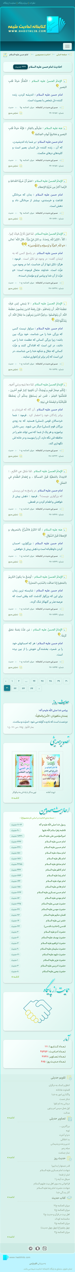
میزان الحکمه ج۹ (27, 107)
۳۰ (66, 681)
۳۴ (31, 689)
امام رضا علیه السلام (56, 875)
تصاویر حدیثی (57, 1118)
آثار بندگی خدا (63, 1192)
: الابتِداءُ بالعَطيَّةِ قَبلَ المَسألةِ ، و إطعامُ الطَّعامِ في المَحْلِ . (37, 477)
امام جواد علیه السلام (56, 881)
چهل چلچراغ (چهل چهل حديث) (55, 1228)
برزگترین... (64, 1126)
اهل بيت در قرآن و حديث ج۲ (56, 1214)
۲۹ (58, 681)
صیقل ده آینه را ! (62, 1179)
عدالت (67, 1113)
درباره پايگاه (23, 3)
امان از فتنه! (64, 1175)
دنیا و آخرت (64, 1135)
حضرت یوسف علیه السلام (54, 937)
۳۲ (15, 689)
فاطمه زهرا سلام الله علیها (54, 830)
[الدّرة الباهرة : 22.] (57, 87)
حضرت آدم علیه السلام (55, 932)
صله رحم (66, 1148)
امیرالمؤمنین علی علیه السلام (52, 836)
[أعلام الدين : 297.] (33, 134)
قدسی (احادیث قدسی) (55, 926)
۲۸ (50, 681)
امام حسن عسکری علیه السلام (51, 892)
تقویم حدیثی (58, 1077)
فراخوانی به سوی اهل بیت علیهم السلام (52, 1184)
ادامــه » (15, 798)
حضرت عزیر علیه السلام (54, 960)
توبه (68, 1131)
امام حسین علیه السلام (55, 847)
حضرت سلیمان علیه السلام (53, 949)
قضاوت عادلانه (63, 1090)
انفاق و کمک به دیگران (59, 1085)
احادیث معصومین (42, 54)
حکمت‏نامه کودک (62, 1219)
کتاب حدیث (59, 1198)
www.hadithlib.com (19, 1257)
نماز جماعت (64, 1153)
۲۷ (42, 681)
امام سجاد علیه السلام (55, 853)
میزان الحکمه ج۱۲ (62, 1206)
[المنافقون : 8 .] (25, 245)
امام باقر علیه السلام (56, 858)
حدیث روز (60, 1158)
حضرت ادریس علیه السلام (53, 966)
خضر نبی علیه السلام (56, 921)
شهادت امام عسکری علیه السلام (55, 1170)
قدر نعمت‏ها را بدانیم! (60, 1166)
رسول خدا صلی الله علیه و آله (52, 825)
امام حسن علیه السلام (55, 841)
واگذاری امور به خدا (61, 1094)
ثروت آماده (50, 792)
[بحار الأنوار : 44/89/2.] (44, 536)
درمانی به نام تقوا (62, 1104)
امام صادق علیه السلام (55, 864)
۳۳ (23, 689)
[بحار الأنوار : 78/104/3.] (53, 321)
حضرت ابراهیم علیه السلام (53, 943)
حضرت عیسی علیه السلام (54, 904)
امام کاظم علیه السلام (56, 870)
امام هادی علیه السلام (55, 887)
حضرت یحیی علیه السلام (54, 971)
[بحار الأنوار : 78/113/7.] (59, 636)
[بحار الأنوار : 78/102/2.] (57, 483)
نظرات (32, 3)
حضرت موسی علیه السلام (54, 909)
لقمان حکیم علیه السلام (55, 915)
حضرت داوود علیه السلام (54, 954)
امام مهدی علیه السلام (55, 898)
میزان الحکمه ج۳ (62, 1232)
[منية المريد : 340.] (38, 402)
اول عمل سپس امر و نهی (58, 1108)
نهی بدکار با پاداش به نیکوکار (24, 792)
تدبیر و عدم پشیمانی (60, 1144)
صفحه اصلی (61, 54)
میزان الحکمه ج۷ (62, 1210)
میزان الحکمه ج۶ (62, 1223)
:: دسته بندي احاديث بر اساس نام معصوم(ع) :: (37, 818)
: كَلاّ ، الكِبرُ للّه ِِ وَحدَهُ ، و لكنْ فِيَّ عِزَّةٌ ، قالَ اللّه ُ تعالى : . (37, 240)
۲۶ (34, 681)
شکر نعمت (64, 1099)
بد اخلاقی (65, 1139)
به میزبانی (37, 1263)
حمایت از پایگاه (9, 3)
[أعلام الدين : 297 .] (26, 583)
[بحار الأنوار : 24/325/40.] (23, 245)
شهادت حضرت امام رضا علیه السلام (53, 1188)
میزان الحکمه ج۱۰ (26, 282)
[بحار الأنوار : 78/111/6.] (36, 187)
